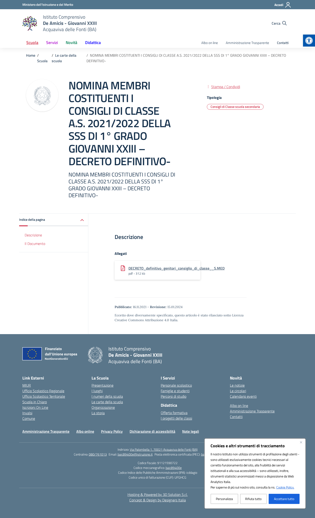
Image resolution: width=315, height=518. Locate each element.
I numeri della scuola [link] (107, 396)
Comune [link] (28, 418)
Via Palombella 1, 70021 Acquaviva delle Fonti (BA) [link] (164, 449)
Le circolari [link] (238, 391)
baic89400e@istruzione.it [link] (135, 454)
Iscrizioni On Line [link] (35, 407)
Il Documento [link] (35, 243)
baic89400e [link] (174, 467)
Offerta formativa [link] (174, 412)
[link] (309, 41)
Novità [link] (71, 42)
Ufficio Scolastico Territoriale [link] (43, 396)
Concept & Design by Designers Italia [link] (157, 500)
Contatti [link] (283, 42)
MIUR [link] (26, 385)
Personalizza (224, 498)
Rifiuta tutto (253, 498)
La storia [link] (98, 413)
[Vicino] (301, 442)
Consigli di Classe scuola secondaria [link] (235, 106)
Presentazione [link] (102, 385)
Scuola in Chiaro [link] (34, 402)
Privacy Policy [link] (112, 431)
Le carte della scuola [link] (107, 402)
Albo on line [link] (209, 42)
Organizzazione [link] (103, 407)
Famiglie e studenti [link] (175, 391)
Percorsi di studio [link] (173, 396)
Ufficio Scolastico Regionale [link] (43, 391)
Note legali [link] (190, 431)
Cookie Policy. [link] (285, 487)
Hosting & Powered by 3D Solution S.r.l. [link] (158, 494)
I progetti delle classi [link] (176, 418)
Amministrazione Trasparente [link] (247, 42)
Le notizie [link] (237, 385)
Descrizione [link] (33, 235)
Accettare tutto (284, 498)
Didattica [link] (93, 42)
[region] (255, 473)
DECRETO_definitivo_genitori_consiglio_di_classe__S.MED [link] (176, 268)
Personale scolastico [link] (176, 385)
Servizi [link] (52, 42)
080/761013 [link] (98, 454)
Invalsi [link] (27, 413)
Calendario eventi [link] (243, 396)
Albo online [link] (85, 431)
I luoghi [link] (97, 391)
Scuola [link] (32, 42)
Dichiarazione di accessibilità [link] (152, 431)
